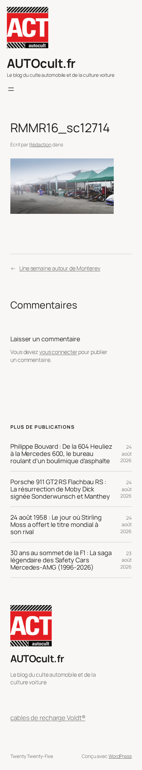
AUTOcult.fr (41, 63)
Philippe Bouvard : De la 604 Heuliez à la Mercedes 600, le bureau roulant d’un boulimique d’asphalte (61, 453)
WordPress (120, 756)
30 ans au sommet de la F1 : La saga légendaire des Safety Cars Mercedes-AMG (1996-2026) (61, 560)
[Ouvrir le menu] (11, 89)
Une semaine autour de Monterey (59, 268)
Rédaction (40, 144)
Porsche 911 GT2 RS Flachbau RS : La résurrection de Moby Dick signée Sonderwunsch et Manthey (60, 489)
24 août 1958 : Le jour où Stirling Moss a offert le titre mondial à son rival (56, 524)
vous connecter (58, 352)
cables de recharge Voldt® (47, 718)
